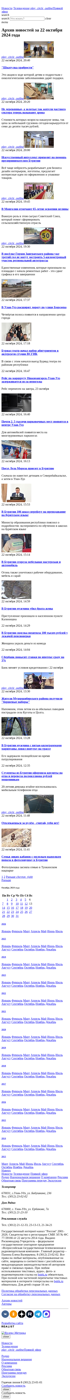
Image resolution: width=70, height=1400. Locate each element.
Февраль (17, 931)
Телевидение (21, 8)
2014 (3, 1138)
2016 (3, 1102)
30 (12, 915)
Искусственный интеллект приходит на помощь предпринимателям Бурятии (33, 159)
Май (43, 931)
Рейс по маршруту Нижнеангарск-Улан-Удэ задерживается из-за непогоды (30, 380)
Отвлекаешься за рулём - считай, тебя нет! (30, 823)
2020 (3, 1029)
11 (21, 903)
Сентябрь (17, 949)
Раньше (19, 876)
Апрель (35, 931)
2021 (3, 1011)
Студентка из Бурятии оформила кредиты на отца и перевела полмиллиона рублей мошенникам (32, 776)
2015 (3, 1120)
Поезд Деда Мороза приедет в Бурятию (27, 468)
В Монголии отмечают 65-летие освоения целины (35, 209)
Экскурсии (54, 1180)
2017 (3, 1084)
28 (3, 915)
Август (6, 949)
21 (3, 911)
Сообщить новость (13, 1385)
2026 (3, 924)
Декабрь (51, 949)
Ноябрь (40, 949)
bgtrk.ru (42, 1274)
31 (17, 915)
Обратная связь (11, 1180)
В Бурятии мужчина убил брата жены (27, 608)
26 (26, 911)
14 (3, 907)
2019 (3, 1048)
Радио (5, 1177)
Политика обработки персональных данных (29, 1290)
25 (21, 911)
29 (8, 915)
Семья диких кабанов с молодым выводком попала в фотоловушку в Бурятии (31, 858)
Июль (59, 931)
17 (17, 907)
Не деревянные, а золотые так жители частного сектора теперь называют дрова (33, 111)
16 (12, 907)
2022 (3, 993)
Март (26, 931)
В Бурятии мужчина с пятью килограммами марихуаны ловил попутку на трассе (31, 747)
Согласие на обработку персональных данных (30, 1294)
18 (21, 907)
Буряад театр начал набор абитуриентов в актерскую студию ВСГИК (30, 352)
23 (12, 911)
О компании (49, 1177)
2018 (3, 1066)
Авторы (6, 1303)
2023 (3, 975)
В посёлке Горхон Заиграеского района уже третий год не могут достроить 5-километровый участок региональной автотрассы (33, 257)
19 (26, 907)
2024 (3, 957)
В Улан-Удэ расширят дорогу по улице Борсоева (33, 307)
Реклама (62, 1177)
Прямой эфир (39, 1173)
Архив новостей (11, 1300)
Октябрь (29, 949)
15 (8, 907)
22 (8, 911)
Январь (6, 931)
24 (17, 911)
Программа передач (34, 1180)
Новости (7, 8)
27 (30, 911)
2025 (3, 939)
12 (26, 903)
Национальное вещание (25, 1177)
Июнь (51, 931)
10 (17, 903)
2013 (3, 1156)
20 (30, 907)
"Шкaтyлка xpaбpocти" (17, 67)
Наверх (6, 1170)
